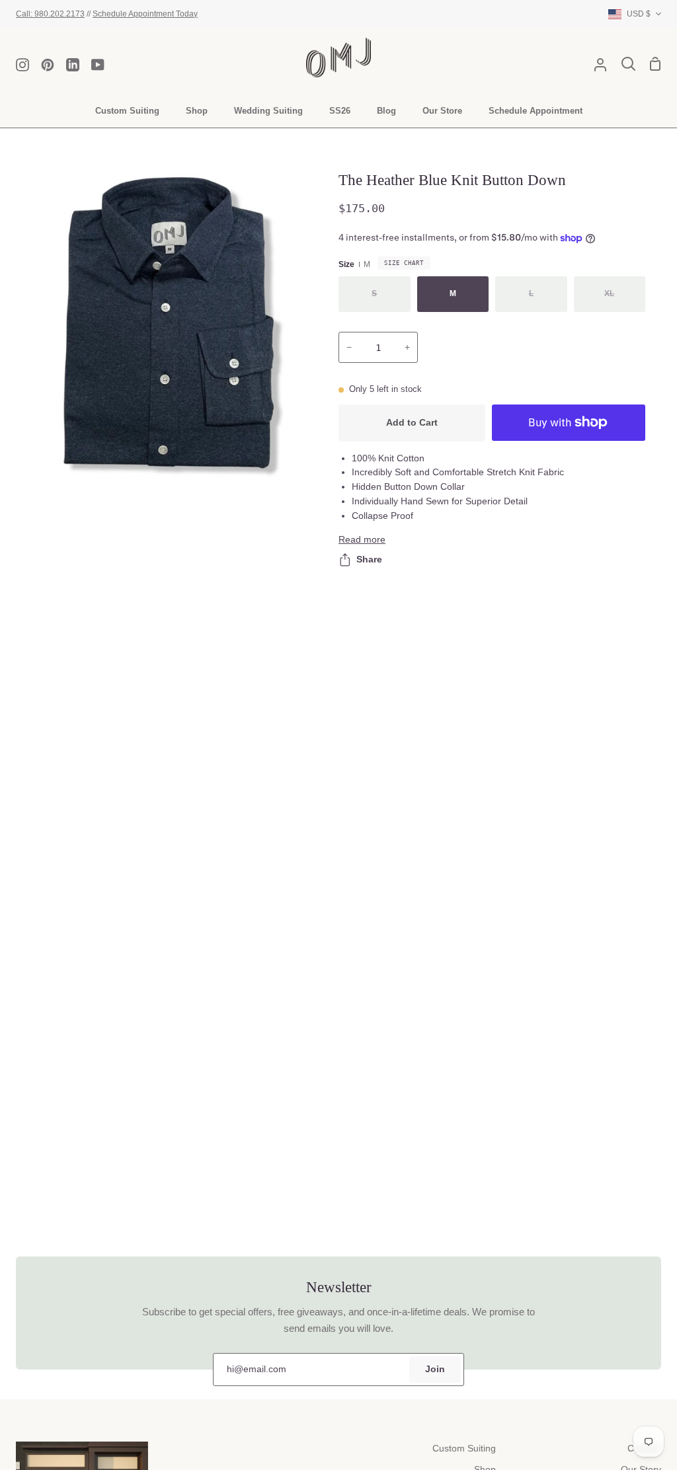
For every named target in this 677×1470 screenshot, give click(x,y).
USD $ (639, 13)
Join (435, 1369)
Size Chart (404, 263)
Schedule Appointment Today (145, 13)
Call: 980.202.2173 (50, 13)
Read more (361, 540)
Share (369, 559)
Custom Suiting (464, 1448)
